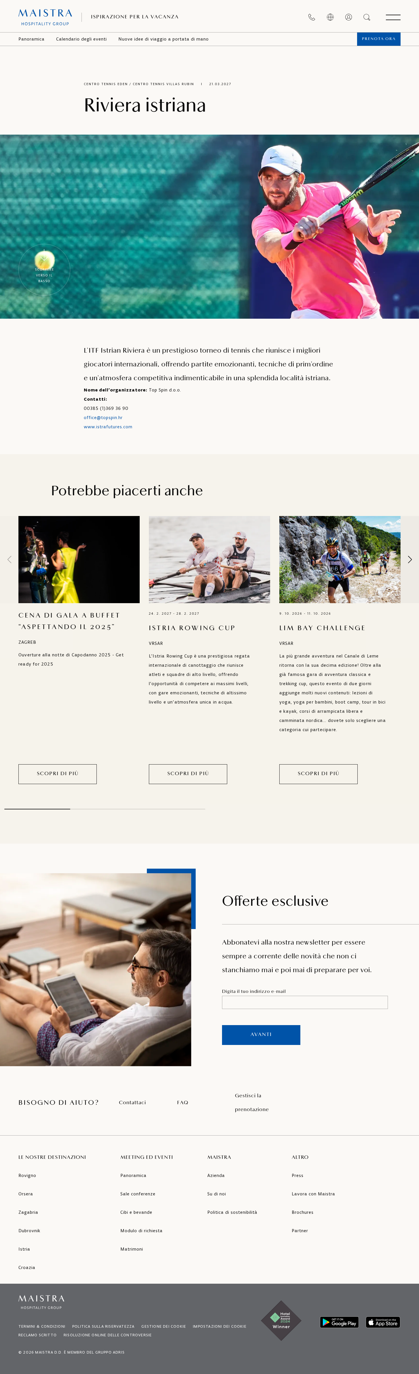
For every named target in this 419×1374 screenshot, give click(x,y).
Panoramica (31, 39)
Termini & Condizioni (41, 1326)
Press (298, 1175)
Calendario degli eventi (81, 39)
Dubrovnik (29, 1230)
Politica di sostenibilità (232, 1212)
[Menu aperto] (393, 17)
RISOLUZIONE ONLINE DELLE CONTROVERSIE (108, 1335)
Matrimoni (131, 1249)
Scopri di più (58, 774)
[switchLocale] (330, 17)
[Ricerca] (367, 17)
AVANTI (261, 1034)
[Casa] (45, 17)
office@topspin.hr (103, 417)
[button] (410, 559)
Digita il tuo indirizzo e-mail (254, 991)
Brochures (303, 1212)
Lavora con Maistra (313, 1194)
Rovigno (27, 1175)
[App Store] (383, 1322)
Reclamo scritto (37, 1335)
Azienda (216, 1175)
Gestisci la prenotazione (252, 1103)
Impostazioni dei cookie (220, 1326)
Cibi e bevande (136, 1212)
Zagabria (28, 1212)
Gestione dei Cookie (163, 1326)
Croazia (26, 1267)
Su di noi (216, 1194)
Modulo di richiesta (141, 1230)
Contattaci (132, 1103)
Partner (300, 1230)
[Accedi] (349, 17)
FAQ (182, 1103)
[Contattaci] (312, 17)
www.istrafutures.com (108, 426)
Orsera (25, 1194)
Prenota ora (379, 39)
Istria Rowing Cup (192, 628)
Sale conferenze (138, 1194)
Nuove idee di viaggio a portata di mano (163, 39)
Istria (24, 1249)
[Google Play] (339, 1322)
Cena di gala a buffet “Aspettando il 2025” (69, 621)
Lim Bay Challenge (322, 628)
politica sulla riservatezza (103, 1326)
